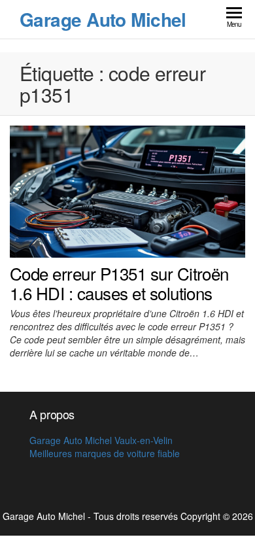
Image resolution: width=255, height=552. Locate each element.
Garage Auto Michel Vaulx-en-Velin (101, 440)
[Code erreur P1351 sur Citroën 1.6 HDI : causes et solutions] (127, 190)
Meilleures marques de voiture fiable (104, 453)
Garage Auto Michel (103, 19)
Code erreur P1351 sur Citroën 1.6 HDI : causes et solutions (119, 283)
